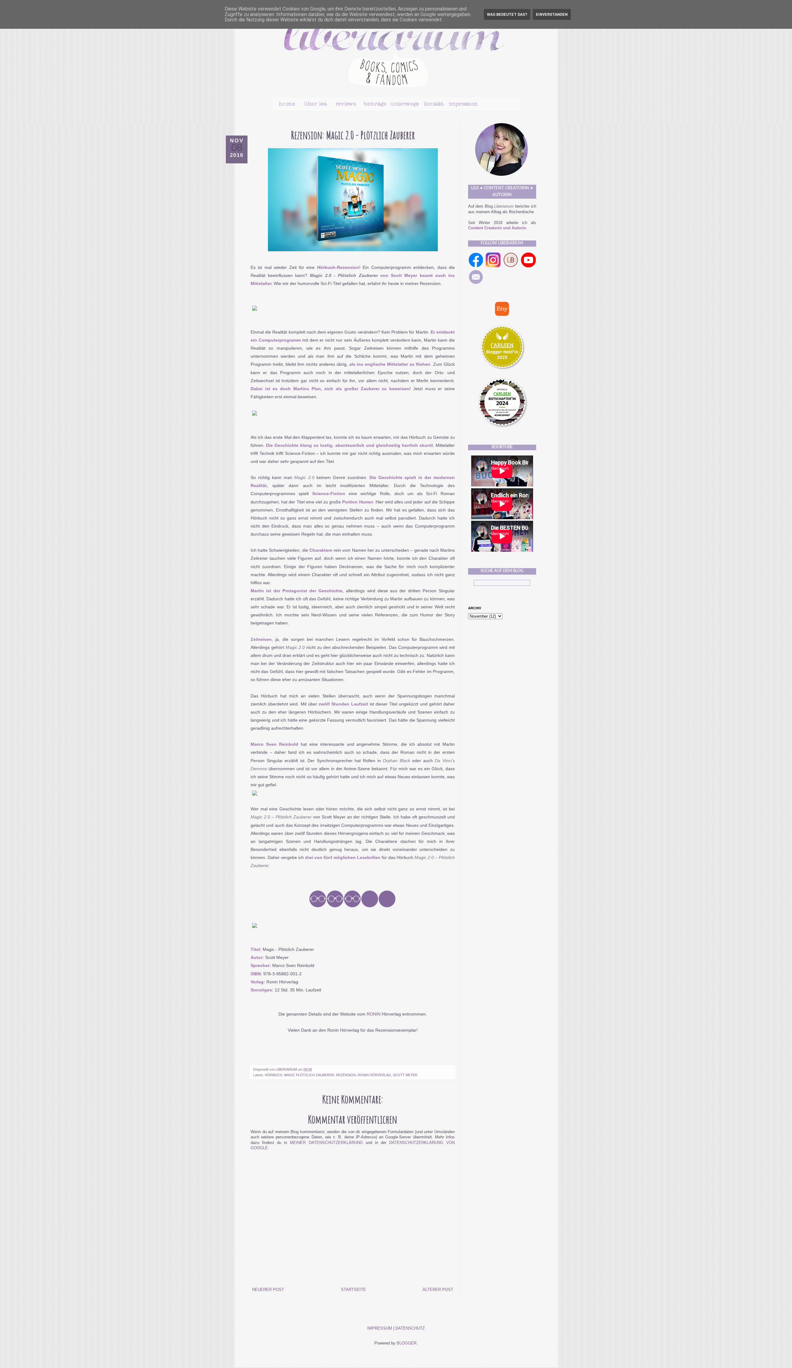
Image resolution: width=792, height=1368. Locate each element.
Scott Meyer (405, 1075)
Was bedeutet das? (507, 14)
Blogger (406, 1343)
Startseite (353, 1290)
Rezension (346, 1075)
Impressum (379, 1328)
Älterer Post (438, 1290)
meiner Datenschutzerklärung (326, 1143)
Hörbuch (273, 1075)
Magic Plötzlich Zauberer (309, 1075)
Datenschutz (410, 1328)
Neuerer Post (268, 1290)
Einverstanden (552, 14)
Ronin (374, 1014)
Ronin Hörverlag (374, 1075)
